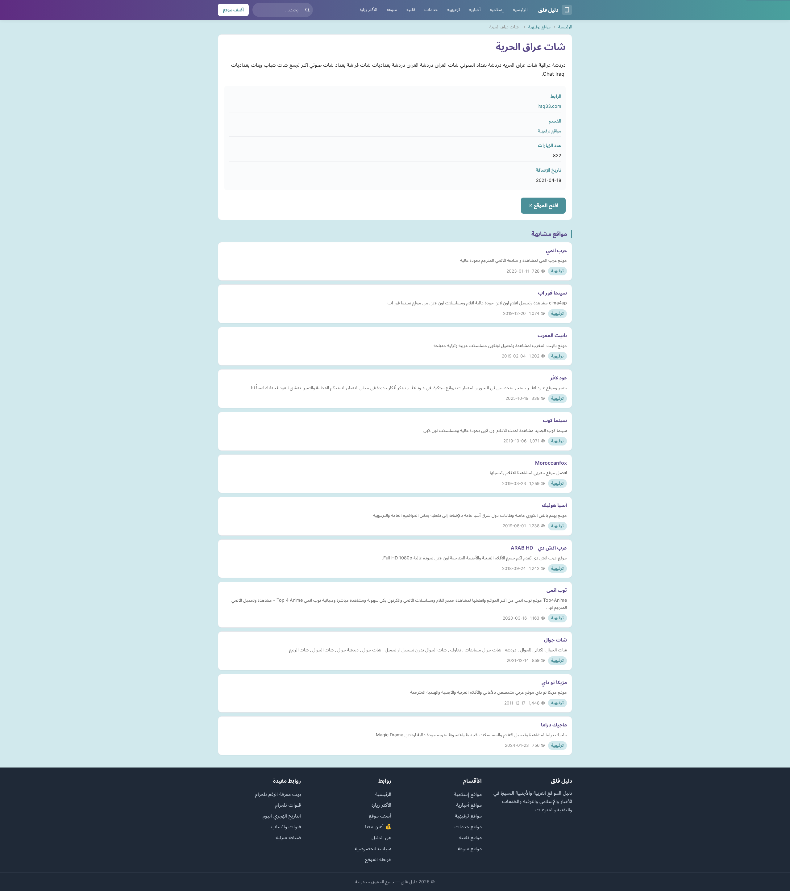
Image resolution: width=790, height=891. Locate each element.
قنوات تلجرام (288, 805)
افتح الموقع (545, 205)
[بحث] (307, 10)
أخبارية (474, 9)
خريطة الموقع (378, 859)
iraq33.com (549, 106)
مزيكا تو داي (554, 682)
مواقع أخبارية (469, 805)
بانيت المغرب (552, 335)
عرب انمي (556, 250)
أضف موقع (233, 9)
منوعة (392, 9)
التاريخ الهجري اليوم (282, 816)
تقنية (410, 9)
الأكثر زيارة (368, 9)
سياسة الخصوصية (373, 848)
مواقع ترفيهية (539, 26)
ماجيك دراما (554, 725)
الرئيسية (520, 9)
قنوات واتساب (286, 826)
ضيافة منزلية (288, 837)
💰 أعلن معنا (378, 826)
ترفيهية (453, 9)
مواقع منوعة (470, 848)
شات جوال (555, 640)
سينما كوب (555, 420)
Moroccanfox (551, 463)
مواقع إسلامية (468, 794)
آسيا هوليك (554, 505)
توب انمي (557, 590)
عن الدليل (381, 837)
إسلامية (497, 9)
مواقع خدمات (468, 826)
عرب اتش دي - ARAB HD (539, 548)
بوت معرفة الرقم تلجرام (278, 794)
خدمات (431, 9)
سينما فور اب (552, 293)
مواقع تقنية (470, 837)
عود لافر (558, 377)
